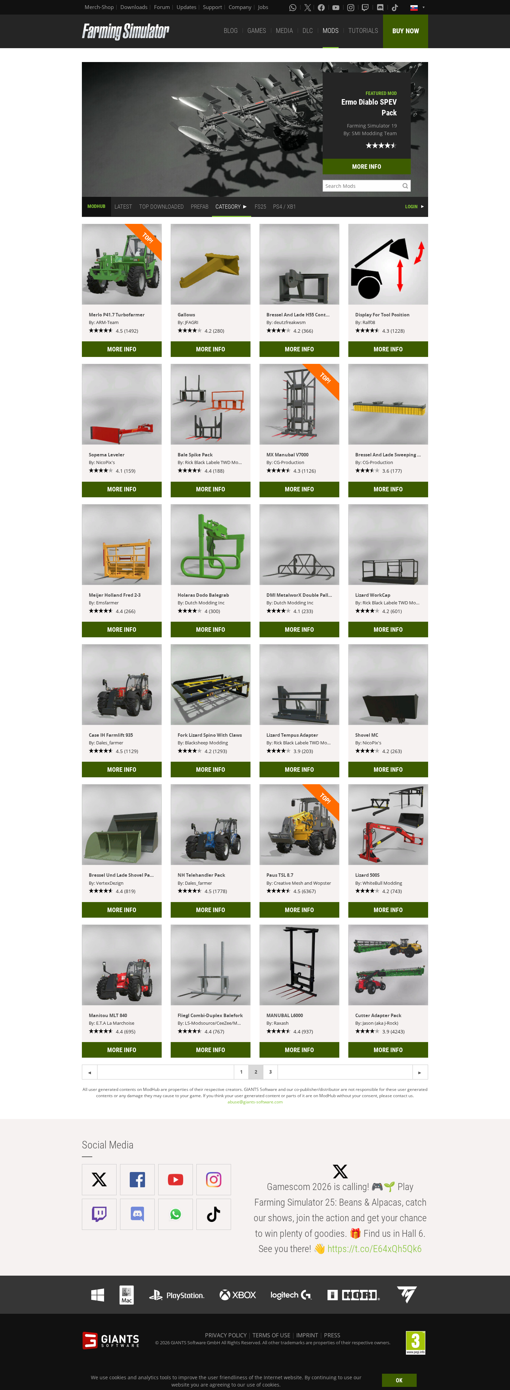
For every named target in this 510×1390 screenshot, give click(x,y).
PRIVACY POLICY (226, 1335)
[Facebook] (322, 7)
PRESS (332, 1335)
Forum (162, 6)
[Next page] (89, 1072)
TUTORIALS (363, 31)
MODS (331, 31)
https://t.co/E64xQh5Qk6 (375, 1249)
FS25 (260, 206)
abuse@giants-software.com (255, 1102)
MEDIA (284, 31)
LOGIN (411, 206)
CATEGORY (228, 206)
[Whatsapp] (293, 7)
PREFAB (200, 206)
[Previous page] (420, 1072)
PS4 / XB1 (284, 206)
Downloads (133, 6)
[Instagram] (351, 7)
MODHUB (96, 206)
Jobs (263, 6)
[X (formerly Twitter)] (307, 7)
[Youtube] (336, 7)
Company (240, 6)
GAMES (256, 31)
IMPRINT (307, 1335)
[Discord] (381, 7)
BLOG (231, 31)
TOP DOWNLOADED (161, 206)
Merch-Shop (99, 6)
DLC (308, 31)
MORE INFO (366, 166)
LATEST (123, 206)
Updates (186, 6)
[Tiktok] (395, 7)
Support (212, 6)
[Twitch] (366, 7)
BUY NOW (405, 31)
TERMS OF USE (271, 1335)
